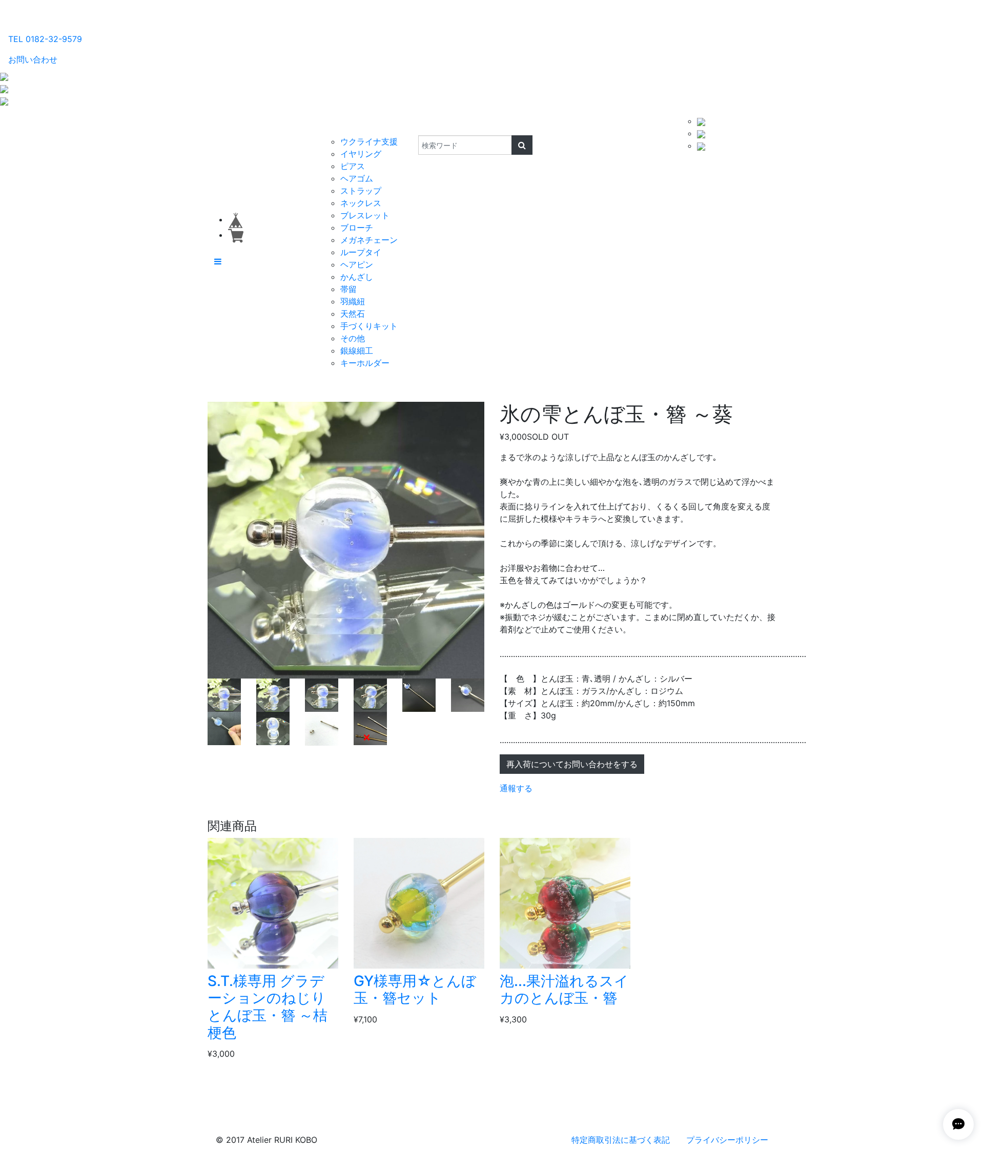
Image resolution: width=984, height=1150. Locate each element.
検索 (411, 125)
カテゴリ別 (345, 125)
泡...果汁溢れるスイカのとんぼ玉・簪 (564, 989)
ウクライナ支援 (369, 141)
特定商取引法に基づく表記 (620, 1140)
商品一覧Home (288, 125)
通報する (516, 788)
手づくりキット (369, 326)
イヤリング (360, 154)
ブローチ (356, 227)
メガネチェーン (369, 240)
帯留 (348, 289)
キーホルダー (364, 363)
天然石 (352, 314)
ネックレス (360, 203)
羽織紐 (352, 301)
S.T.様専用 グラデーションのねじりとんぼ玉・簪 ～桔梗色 (267, 1006)
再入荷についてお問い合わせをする (572, 764)
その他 (352, 338)
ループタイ (360, 252)
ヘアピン (356, 264)
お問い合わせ (32, 59)
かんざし (356, 277)
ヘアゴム (356, 178)
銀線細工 (356, 350)
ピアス (352, 166)
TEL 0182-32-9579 (45, 39)
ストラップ (360, 191)
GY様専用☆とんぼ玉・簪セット (415, 989)
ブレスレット (364, 215)
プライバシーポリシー (727, 1140)
